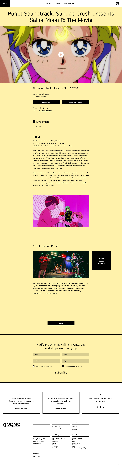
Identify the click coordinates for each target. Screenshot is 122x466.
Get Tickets (46, 102)
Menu (5, 3)
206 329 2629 (100, 401)
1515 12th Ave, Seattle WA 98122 (100, 398)
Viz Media (40, 150)
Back (61, 323)
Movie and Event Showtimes (44, 366)
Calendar (57, 3)
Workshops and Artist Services (74, 366)
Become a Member (76, 102)
